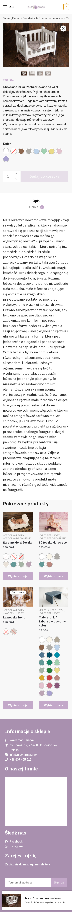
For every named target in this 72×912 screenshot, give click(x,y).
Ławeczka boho (14, 617)
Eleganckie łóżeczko (18, 542)
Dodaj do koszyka (44, 176)
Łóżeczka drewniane (52, 18)
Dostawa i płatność (20, 817)
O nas (12, 799)
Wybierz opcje (17, 576)
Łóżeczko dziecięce (53, 542)
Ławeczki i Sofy (13, 613)
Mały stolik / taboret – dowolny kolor (52, 621)
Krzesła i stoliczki (51, 610)
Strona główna (11, 18)
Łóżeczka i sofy (29, 18)
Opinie (36, 207)
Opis (36, 201)
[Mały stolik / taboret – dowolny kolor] (54, 597)
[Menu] (5, 7)
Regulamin (15, 808)
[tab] (36, 201)
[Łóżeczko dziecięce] (54, 522)
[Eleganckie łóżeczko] (18, 522)
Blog (11, 780)
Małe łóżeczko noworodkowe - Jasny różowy (45, 898)
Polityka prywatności (21, 790)
